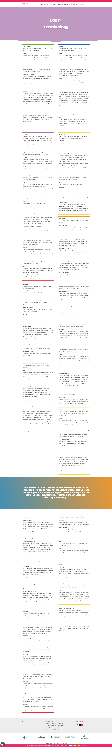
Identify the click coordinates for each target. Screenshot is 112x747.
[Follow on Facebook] (77, 725)
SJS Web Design (64, 743)
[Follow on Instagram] (82, 725)
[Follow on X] (80, 725)
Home (41, 4)
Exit (87, 4)
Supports (53, 4)
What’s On (66, 4)
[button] (3, 744)
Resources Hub (74, 4)
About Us (46, 4)
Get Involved (60, 4)
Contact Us (82, 4)
